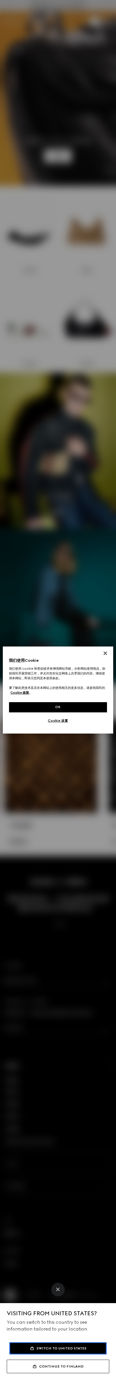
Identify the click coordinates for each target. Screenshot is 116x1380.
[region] (58, 690)
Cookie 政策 (19, 693)
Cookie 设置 (58, 721)
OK (58, 707)
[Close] (58, 1289)
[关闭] (105, 653)
